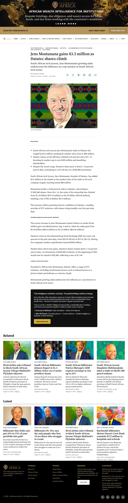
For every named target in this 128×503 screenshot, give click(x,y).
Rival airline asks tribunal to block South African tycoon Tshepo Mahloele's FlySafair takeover (17, 369)
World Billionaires (10, 427)
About (112, 39)
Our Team (31, 478)
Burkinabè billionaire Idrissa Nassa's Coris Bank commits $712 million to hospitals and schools (111, 435)
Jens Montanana (51, 48)
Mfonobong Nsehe (37, 74)
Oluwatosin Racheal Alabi (107, 389)
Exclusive (94, 39)
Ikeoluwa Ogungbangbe (12, 452)
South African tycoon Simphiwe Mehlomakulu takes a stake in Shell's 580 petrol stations (111, 369)
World (103, 39)
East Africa (67, 39)
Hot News (46, 49)
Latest (23, 39)
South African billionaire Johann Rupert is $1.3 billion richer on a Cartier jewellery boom (48, 369)
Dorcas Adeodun (9, 389)
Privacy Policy (33, 472)
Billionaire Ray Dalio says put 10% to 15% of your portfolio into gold (16, 433)
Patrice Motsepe (72, 362)
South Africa (36, 49)
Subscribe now (118, 31)
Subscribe (83, 482)
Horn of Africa (57, 472)
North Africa (34, 39)
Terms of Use (32, 475)
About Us (31, 469)
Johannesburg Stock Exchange (80, 48)
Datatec (63, 48)
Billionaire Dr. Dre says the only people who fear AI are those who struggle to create (48, 435)
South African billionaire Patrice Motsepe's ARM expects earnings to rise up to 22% (79, 369)
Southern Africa (81, 39)
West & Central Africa (51, 39)
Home (16, 39)
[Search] (117, 39)
